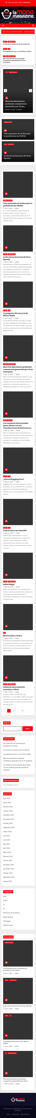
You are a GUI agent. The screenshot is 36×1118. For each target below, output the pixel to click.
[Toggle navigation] (33, 25)
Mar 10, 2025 (9, 587)
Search (7, 723)
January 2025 (7, 811)
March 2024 (7, 852)
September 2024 (8, 827)
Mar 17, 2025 (9, 482)
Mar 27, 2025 (11, 109)
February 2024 (8, 856)
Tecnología (12, 41)
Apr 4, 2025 (8, 262)
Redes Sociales (11, 56)
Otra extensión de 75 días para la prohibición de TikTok (17, 134)
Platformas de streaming (11, 913)
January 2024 (7, 860)
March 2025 (7, 802)
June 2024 (6, 840)
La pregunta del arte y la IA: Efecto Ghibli (17, 51)
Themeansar (18, 1110)
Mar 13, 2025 (9, 533)
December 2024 (8, 815)
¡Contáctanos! (15, 1114)
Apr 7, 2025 (8, 208)
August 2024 (7, 831)
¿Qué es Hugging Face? (13, 479)
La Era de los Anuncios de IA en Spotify (16, 44)
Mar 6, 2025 (9, 638)
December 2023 (8, 865)
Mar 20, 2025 (9, 430)
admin (19, 109)
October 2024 (7, 823)
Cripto (5, 900)
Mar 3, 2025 (9, 692)
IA (9, 48)
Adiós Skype (8, 584)
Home (8, 1114)
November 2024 (8, 819)
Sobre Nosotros (25, 1114)
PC (4, 909)
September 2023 (8, 877)
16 (22, 711)
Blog (5, 41)
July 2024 (6, 836)
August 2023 (7, 881)
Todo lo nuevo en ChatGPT (15, 530)
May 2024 (6, 844)
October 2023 (7, 873)
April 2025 (6, 798)
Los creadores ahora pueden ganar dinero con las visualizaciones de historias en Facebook (17, 426)
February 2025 (8, 807)
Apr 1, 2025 (8, 318)
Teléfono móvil (8, 925)
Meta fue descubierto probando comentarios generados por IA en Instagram (14, 60)
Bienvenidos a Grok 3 (12, 635)
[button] (30, 90)
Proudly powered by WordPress (12, 1108)
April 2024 (6, 848)
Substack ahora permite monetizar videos (14, 688)
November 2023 (8, 869)
